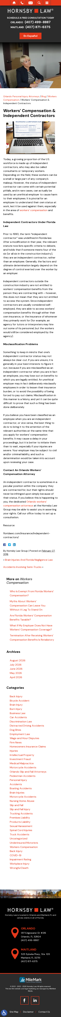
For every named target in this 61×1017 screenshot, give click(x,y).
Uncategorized (18, 838)
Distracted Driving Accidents (27, 725)
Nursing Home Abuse (22, 801)
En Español (30, 36)
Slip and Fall (16, 805)
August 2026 (17, 660)
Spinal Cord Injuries (21, 830)
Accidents (16, 784)
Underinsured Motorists (24, 842)
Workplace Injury (19, 863)
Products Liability (20, 822)
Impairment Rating (20, 859)
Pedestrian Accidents (22, 776)
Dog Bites (15, 730)
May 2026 (16, 673)
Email (30, 3)
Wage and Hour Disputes (24, 738)
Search (39, 3)
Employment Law (20, 734)
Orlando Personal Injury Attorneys (21, 96)
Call (22, 3)
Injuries (14, 750)
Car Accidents (18, 717)
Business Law (17, 713)
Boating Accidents (21, 788)
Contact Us (44, 1011)
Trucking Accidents (21, 813)
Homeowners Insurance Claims (28, 746)
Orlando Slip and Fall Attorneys (28, 771)
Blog (43, 96)
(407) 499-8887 (38, 22)
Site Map (14, 1011)
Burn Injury (16, 709)
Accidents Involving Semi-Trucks (22, 567)
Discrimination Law (21, 721)
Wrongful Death (19, 868)
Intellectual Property (22, 755)
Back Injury (16, 696)
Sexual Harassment (21, 826)
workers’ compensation (33, 210)
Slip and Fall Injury (20, 809)
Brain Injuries (17, 792)
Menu (47, 3)
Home (14, 3)
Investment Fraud (20, 759)
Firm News (16, 742)
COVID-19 (15, 855)
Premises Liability (20, 817)
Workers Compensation (24, 847)
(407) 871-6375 (38, 27)
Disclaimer (28, 1011)
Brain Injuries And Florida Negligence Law (29, 560)
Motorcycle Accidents (23, 767)
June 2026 (16, 668)
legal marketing (30, 989)
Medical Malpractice (22, 763)
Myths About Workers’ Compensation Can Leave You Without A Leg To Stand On (27, 605)
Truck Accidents (19, 834)
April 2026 (16, 677)
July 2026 (15, 664)
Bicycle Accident (19, 700)
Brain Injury (16, 704)
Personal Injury (18, 780)
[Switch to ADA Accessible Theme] (4, 1013)
